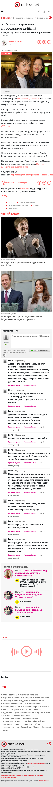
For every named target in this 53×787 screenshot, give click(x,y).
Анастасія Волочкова (30, 695)
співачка (28, 724)
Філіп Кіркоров (32, 706)
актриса (15, 709)
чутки (5, 730)
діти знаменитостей (18, 206)
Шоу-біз (45, 706)
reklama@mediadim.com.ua (36, 763)
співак (18, 724)
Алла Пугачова (10, 695)
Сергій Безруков (27, 203)
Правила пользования (8, 775)
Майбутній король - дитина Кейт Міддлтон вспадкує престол (21, 318)
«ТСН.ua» (5, 126)
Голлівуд (7, 701)
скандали (7, 724)
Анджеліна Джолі (11, 698)
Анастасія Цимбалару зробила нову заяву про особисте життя (31, 573)
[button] (44, 11)
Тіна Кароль (8, 706)
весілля (37, 709)
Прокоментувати (14, 385)
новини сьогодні (30, 718)
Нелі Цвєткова (15, 41)
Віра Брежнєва (42, 698)
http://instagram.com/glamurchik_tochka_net (32, 175)
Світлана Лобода (33, 703)
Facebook (25, 188)
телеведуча (8, 727)
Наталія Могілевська (12, 703)
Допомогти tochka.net (23, 18)
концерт (6, 715)
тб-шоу (38, 724)
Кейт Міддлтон (21, 701)
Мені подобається (30, 385)
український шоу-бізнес (28, 727)
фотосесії (46, 727)
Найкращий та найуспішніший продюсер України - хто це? (28, 595)
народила (13, 208)
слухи (36, 206)
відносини (7, 712)
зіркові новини (43, 712)
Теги (4, 687)
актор (11, 203)
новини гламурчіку (11, 718)
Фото (19, 706)
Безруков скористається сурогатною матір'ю (23, 264)
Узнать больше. (44, 781)
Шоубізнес (6, 53)
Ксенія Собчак (37, 701)
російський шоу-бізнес (35, 721)
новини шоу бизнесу (12, 721)
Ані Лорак (27, 698)
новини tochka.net (22, 715)
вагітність (26, 709)
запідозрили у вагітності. (28, 99)
